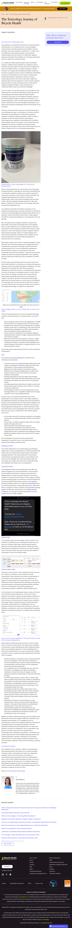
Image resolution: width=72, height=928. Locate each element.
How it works (33, 857)
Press (50, 866)
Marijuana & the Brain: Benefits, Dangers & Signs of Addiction (21, 819)
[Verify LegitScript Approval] (53, 883)
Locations (52, 871)
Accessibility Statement (17, 883)
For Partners (47, 3)
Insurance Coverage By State (38, 873)
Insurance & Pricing (27, 3)
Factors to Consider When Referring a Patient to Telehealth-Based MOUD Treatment (29, 822)
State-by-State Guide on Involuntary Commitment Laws (19, 838)
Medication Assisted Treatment (58, 864)
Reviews (51, 869)
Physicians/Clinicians (35, 871)
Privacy (4, 883)
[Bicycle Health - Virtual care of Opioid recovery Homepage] (7, 3)
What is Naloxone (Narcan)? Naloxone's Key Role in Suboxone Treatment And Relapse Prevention (28, 808)
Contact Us (7, 866)
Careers (32, 864)
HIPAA (29, 883)
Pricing (31, 862)
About (31, 860)
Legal (31, 869)
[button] (19, 3)
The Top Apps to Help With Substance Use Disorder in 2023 (20, 834)
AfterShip (32, 483)
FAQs (50, 860)
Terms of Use (39, 883)
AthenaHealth (17, 357)
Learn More (62, 8)
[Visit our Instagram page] (3, 874)
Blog (7, 14)
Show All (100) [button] (7, 843)
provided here (23, 897)
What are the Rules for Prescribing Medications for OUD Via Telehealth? (24, 825)
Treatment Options (55, 873)
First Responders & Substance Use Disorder (15, 812)
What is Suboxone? (54, 857)
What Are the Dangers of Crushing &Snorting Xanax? (18, 816)
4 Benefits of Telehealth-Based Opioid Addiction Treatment (20, 831)
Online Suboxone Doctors (56, 862)
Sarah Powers (52, 17)
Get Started (65, 3)
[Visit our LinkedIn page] (10, 874)
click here (46, 919)
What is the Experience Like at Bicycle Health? (16, 828)
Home (2, 14)
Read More (31, 793)
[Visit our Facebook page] (7, 874)
